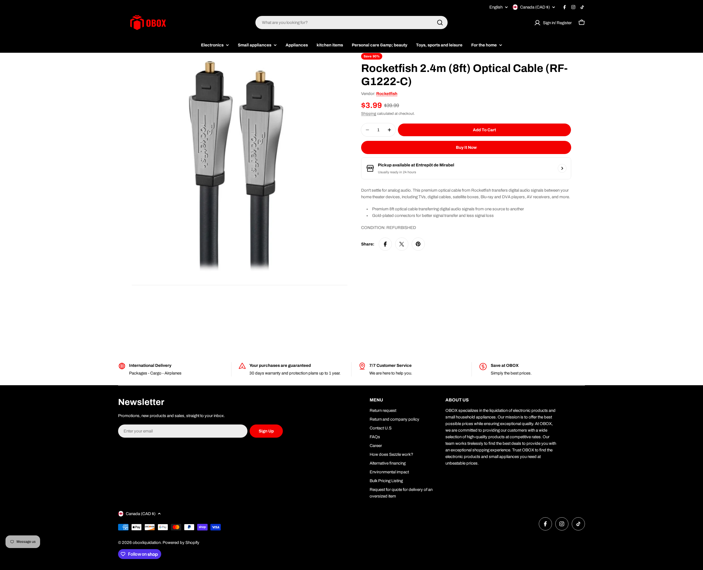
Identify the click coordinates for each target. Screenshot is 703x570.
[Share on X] (401, 244)
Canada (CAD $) (535, 7)
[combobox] (351, 22)
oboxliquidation (147, 542)
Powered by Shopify (181, 542)
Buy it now (466, 147)
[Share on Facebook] (385, 244)
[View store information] (562, 168)
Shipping (368, 113)
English (496, 7)
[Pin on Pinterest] (418, 244)
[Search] (440, 22)
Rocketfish (386, 93)
